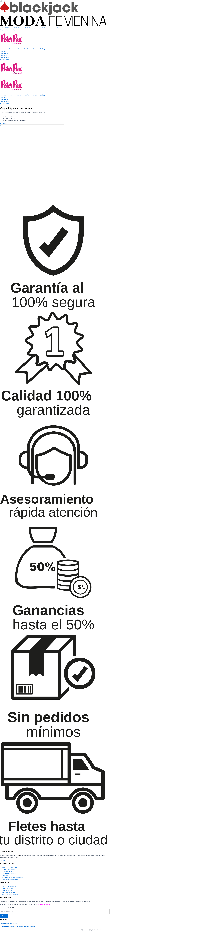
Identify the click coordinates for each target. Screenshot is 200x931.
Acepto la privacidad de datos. (10, 907)
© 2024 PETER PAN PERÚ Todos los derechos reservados (17, 926)
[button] (4, 49)
